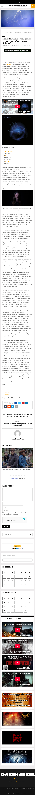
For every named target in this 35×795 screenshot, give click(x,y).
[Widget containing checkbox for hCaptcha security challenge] (14, 520)
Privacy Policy (16, 793)
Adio (6, 155)
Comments (14, 479)
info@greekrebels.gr (20, 782)
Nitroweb (17, 790)
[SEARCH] (31, 534)
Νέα (3, 36)
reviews (22, 479)
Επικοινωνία (17, 779)
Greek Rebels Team (8, 45)
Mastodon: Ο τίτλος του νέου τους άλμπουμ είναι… (16, 469)
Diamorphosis (9, 151)
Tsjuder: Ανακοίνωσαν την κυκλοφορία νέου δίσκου (17, 425)
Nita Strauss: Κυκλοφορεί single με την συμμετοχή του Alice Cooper (17, 415)
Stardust (7, 161)
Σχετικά (9, 793)
